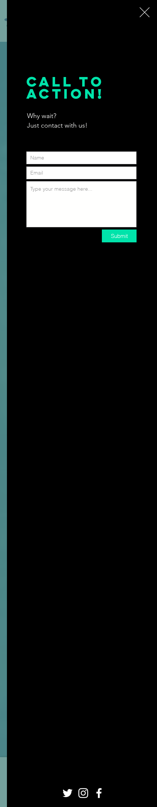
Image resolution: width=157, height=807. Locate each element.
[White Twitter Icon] (67, 793)
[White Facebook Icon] (99, 793)
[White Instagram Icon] (83, 793)
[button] (144, 12)
